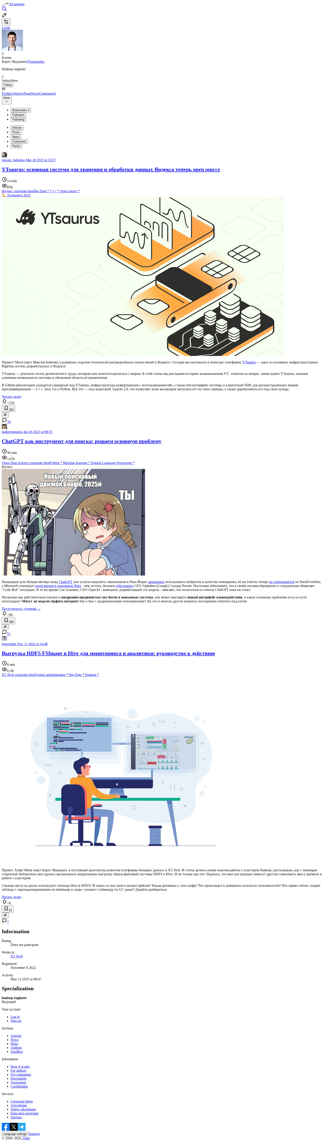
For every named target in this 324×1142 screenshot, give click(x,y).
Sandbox (17, 1051)
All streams (16, 4)
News (35, 93)
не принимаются (281, 582)
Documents (18, 1078)
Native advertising (23, 1109)
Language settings (15, 1134)
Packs (16, 146)
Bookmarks (20, 110)
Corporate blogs (22, 1101)
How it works (20, 1066)
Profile (6, 93)
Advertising (19, 1105)
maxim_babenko (13, 160)
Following (18, 119)
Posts (27, 93)
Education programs (25, 1113)
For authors (18, 1070)
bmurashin (9, 644)
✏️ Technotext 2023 (16, 195)
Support (34, 1134)
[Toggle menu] (3, 5)
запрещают (156, 582)
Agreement (18, 1082)
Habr (26, 1138)
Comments (47, 93)
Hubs (14, 1044)
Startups (16, 1117)
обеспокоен (124, 586)
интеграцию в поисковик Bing (58, 586)
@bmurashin (35, 61)
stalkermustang (12, 432)
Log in (15, 1017)
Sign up (16, 1021)
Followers (18, 115)
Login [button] (6, 28)
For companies (21, 1074)
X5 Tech (17, 956)
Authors (16, 1047)
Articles (17, 93)
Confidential (19, 1086)
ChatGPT (65, 582)
